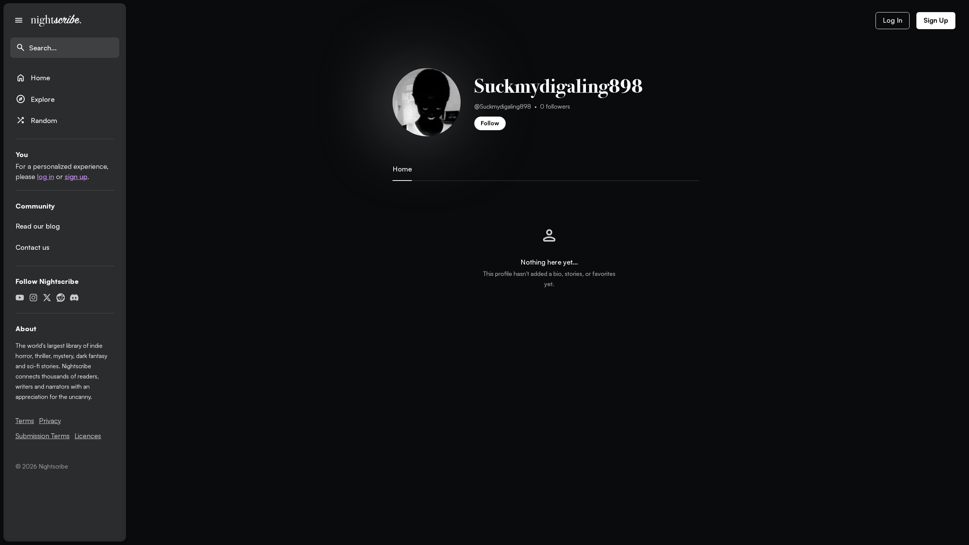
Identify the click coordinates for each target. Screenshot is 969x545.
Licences (88, 435)
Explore (35, 99)
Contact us (33, 247)
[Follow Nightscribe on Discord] (74, 297)
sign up (76, 176)
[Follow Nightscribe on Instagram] (33, 297)
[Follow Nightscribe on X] (47, 297)
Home (33, 78)
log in (45, 176)
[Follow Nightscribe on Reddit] (60, 297)
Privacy (50, 420)
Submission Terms (43, 435)
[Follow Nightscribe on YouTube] (20, 297)
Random (37, 120)
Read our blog (38, 226)
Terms (25, 420)
